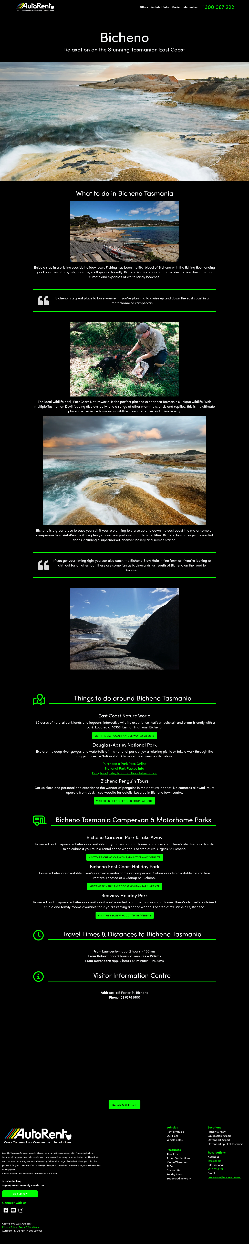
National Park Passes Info (124, 768)
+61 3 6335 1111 (215, 1169)
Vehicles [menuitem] (172, 1127)
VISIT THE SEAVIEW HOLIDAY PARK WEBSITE (124, 915)
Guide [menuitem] (176, 7)
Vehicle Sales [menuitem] (175, 1140)
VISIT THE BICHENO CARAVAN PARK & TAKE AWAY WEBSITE (124, 857)
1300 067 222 (218, 6)
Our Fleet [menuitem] (172, 1135)
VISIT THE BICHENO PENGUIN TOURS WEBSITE (124, 801)
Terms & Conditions (29, 1227)
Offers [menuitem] (144, 7)
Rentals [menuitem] (155, 7)
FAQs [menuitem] (170, 1166)
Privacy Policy (9, 1227)
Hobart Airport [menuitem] (217, 1131)
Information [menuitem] (190, 7)
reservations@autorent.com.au (224, 1177)
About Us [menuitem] (172, 1154)
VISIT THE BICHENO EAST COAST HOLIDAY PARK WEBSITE (125, 886)
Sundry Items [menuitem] (175, 1174)
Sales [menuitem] (166, 7)
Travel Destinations (178, 1158)
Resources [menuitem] (174, 1150)
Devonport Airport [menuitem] (219, 1140)
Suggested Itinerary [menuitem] (179, 1178)
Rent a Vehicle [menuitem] (175, 1131)
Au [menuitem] (209, 1156)
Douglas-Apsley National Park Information (124, 773)
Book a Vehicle (124, 1104)
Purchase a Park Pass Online (125, 763)
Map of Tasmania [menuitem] (177, 1162)
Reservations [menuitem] (217, 1152)
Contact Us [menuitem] (173, 1170)
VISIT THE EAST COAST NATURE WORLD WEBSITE (124, 735)
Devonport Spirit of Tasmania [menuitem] (226, 1144)
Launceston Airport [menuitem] (219, 1135)
